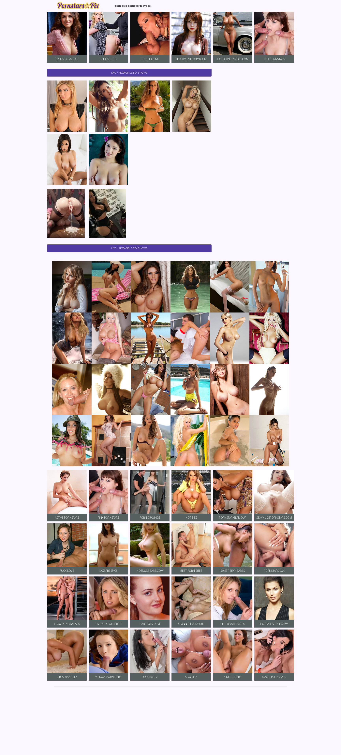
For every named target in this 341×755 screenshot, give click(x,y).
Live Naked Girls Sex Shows (129, 72)
